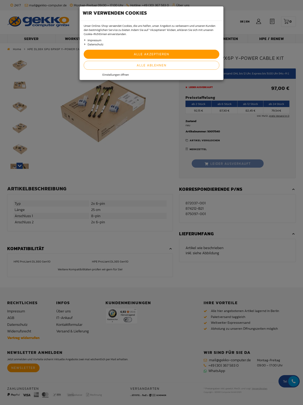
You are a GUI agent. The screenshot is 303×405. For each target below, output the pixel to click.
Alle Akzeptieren (151, 54)
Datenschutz (95, 44)
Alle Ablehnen (152, 65)
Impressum (94, 40)
